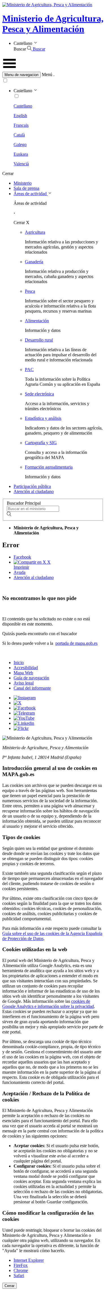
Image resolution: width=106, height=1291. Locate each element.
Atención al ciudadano (34, 491)
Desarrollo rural (39, 340)
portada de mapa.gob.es (76, 643)
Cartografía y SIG (41, 442)
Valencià (21, 163)
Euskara (21, 154)
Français (21, 125)
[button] (53, 75)
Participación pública (32, 486)
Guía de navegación (31, 677)
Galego (20, 144)
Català (19, 134)
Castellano (23, 106)
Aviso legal (24, 683)
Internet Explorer (29, 1260)
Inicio (19, 662)
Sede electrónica (39, 393)
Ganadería (34, 261)
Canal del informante (32, 688)
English (20, 115)
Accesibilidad (26, 667)
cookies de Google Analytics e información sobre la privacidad (48, 1004)
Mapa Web (23, 672)
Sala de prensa (26, 188)
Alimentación (37, 320)
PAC (29, 369)
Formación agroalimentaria (49, 467)
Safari (19, 1275)
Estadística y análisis (43, 418)
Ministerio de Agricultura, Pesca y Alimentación (52, 23)
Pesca (30, 291)
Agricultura (35, 232)
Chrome (21, 1270)
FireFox (21, 1265)
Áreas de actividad (31, 193)
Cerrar (9, 1286)
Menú (47, 74)
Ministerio (23, 183)
